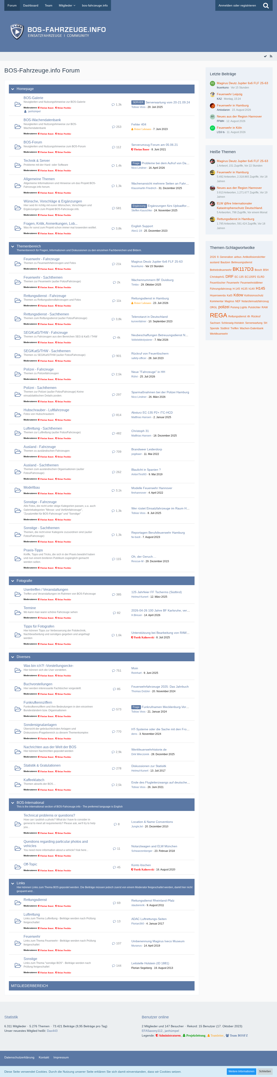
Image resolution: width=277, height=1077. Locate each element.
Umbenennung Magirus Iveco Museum (158, 941)
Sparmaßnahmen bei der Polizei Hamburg (160, 392)
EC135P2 (250, 276)
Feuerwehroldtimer (251, 282)
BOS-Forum (33, 142)
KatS (229, 295)
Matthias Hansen (141, 417)
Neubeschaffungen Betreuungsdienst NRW (160, 335)
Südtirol (224, 328)
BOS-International (30, 802)
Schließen (265, 1071)
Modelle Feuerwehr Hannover (151, 488)
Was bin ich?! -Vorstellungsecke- (49, 666)
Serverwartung (254, 322)
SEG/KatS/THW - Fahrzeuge (46, 332)
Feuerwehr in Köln (229, 127)
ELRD (260, 276)
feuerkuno (137, 266)
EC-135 (239, 276)
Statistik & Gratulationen (42, 765)
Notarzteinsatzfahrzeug (255, 301)
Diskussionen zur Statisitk (148, 766)
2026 (213, 256)
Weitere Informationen (241, 1071)
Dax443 (52, 1030)
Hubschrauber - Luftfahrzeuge (46, 410)
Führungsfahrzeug (221, 288)
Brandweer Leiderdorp (146, 449)
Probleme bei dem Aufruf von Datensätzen (171, 163)
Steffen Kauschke (141, 210)
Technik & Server (37, 160)
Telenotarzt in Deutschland (149, 316)
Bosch (258, 269)
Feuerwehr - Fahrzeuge (42, 259)
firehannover (138, 492)
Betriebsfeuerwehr (221, 269)
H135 (244, 288)
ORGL (213, 307)
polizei (223, 307)
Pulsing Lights (238, 307)
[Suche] (266, 5)
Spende (214, 328)
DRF (229, 276)
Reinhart (136, 672)
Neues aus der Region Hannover (239, 116)
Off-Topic (30, 864)
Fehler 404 (138, 124)
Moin (134, 668)
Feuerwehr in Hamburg (233, 105)
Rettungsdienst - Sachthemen (46, 314)
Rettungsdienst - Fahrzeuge (45, 296)
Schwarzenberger (141, 850)
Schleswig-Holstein (232, 322)
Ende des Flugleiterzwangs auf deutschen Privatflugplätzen (171, 782)
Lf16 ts (221, 132)
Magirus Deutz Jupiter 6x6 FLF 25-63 (157, 261)
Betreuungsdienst (241, 262)
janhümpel (34, 111)
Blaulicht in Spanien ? (146, 469)
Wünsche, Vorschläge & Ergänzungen (53, 201)
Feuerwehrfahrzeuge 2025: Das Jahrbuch (160, 686)
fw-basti (135, 537)
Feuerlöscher (217, 282)
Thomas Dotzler (140, 691)
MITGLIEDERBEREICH (29, 986)
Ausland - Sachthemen (41, 465)
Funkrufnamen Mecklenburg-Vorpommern (170, 707)
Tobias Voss (138, 107)
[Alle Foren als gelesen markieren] (265, 56)
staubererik (138, 905)
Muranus (136, 945)
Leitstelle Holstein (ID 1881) (150, 963)
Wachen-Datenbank (251, 328)
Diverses (23, 657)
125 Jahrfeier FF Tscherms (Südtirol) (156, 592)
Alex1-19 (136, 230)
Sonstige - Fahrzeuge (40, 502)
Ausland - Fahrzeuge (40, 447)
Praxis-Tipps (33, 550)
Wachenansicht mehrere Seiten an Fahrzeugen (163, 183)
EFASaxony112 (152, 1030)
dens (134, 733)
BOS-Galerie (33, 98)
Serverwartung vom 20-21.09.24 (168, 102)
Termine (30, 608)
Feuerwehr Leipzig (229, 94)
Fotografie (24, 581)
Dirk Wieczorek (140, 754)
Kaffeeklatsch (34, 780)
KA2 (219, 98)
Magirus (229, 301)
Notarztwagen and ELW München (154, 846)
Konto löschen (141, 865)
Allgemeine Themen (39, 179)
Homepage (25, 89)
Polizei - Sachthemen (40, 388)
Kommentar (217, 301)
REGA (218, 315)
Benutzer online (155, 1017)
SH (265, 322)
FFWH (220, 121)
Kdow (238, 295)
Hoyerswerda (218, 295)
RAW (265, 307)
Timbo (135, 284)
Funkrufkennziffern (38, 702)
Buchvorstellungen (38, 684)
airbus (238, 256)
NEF (237, 301)
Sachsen (215, 322)
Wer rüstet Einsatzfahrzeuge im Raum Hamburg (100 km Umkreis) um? (180, 508)
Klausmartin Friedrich (143, 188)
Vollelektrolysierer (141, 339)
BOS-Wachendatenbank (42, 120)
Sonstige (30, 959)
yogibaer (136, 454)
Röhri (134, 376)
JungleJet (137, 826)
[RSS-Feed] (271, 56)
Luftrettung (32, 914)
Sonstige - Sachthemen (42, 528)
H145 (260, 288)
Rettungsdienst (35, 900)
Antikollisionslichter (254, 256)
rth (248, 316)
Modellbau (32, 487)
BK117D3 (243, 269)
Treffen (234, 328)
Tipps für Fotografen (39, 626)
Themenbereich (29, 246)
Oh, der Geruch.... (143, 556)
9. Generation (225, 256)
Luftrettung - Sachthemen (43, 428)
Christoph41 (217, 276)
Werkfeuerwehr (219, 333)
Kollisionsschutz (253, 295)
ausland (214, 262)
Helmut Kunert (139, 596)
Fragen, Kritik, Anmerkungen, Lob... (50, 223)
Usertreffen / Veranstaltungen (46, 589)
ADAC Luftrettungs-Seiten (149, 919)
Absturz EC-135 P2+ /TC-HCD (152, 412)
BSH (266, 269)
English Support (142, 226)
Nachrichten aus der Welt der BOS (50, 747)
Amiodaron (223, 109)
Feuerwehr (32, 936)
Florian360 (137, 923)
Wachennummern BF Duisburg (152, 280)
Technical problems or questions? (49, 815)
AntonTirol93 (139, 474)
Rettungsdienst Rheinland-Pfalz (152, 900)
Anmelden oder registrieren (237, 5)
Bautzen (225, 262)
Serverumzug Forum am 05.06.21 (154, 144)
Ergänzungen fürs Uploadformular (171, 205)
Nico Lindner (139, 167)
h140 (252, 288)
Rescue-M (137, 561)
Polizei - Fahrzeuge (39, 369)
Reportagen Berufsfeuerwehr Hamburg (158, 532)
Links (21, 883)
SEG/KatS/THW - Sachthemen (47, 351)
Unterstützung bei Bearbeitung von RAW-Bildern (164, 632)
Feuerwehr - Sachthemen (43, 277)
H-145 (236, 288)
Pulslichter (254, 307)
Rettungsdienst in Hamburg (150, 298)
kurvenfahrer (138, 321)
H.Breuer (136, 615)
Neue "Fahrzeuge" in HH (148, 372)
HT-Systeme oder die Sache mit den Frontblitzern (165, 729)
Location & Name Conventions (152, 821)
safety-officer (138, 358)
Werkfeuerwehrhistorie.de (149, 749)
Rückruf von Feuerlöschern (150, 353)
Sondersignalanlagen (40, 725)
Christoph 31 (140, 431)
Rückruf (255, 316)
